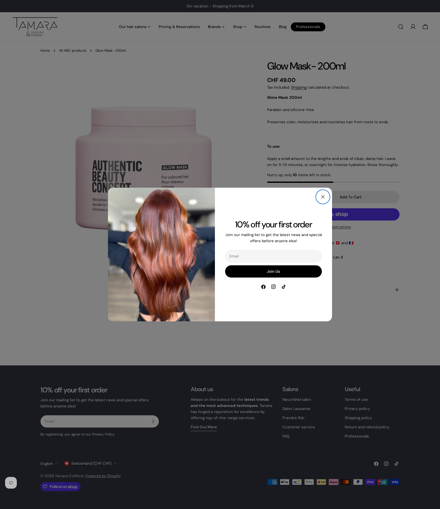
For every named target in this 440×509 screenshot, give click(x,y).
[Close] (323, 197)
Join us (273, 271)
